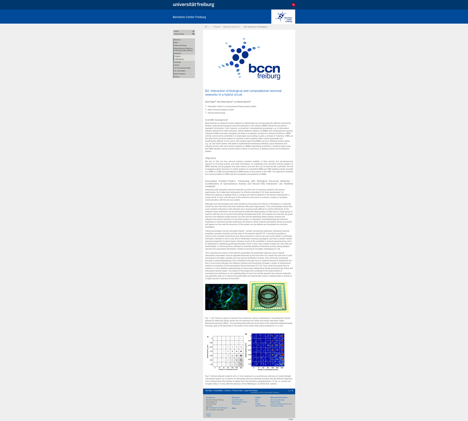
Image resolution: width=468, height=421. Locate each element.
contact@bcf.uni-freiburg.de (217, 408)
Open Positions (260, 406)
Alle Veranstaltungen (277, 400)
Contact (227, 391)
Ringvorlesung (275, 402)
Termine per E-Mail (276, 406)
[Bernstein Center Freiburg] (283, 16)
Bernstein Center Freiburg (189, 17)
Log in (290, 419)
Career (258, 397)
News (234, 408)
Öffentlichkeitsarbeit (278, 397)
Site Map (208, 391)
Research (236, 397)
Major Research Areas (239, 402)
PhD (256, 402)
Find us (208, 414)
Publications (236, 404)
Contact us (210, 397)
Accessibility (218, 391)
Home (206, 26)
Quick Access (179, 34)
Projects (217, 27)
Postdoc (258, 404)
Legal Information (251, 391)
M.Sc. (257, 400)
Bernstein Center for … (232, 27)
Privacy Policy (237, 391)
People (208, 416)
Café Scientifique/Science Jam (281, 404)
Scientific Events (237, 400)
